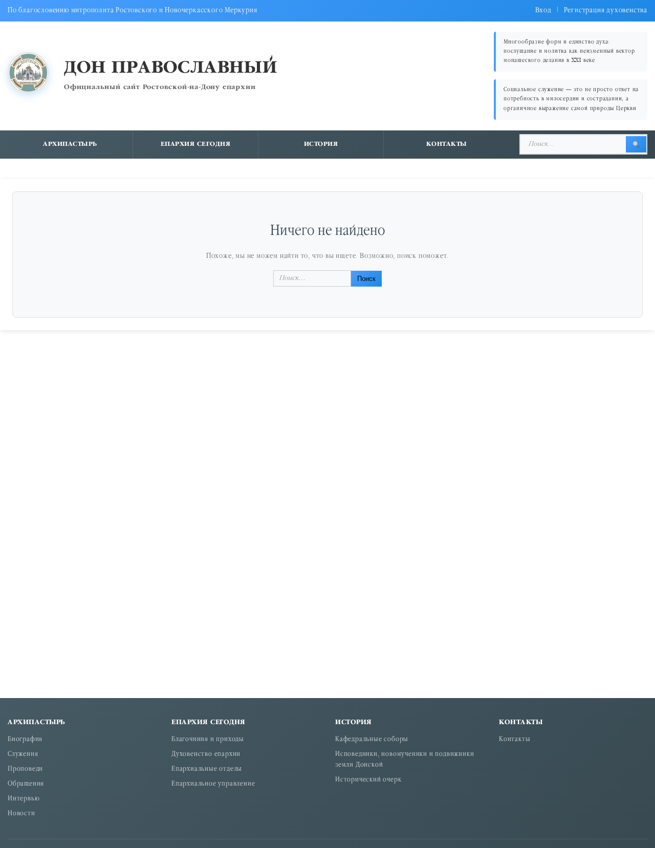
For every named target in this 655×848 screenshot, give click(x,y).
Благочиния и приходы (207, 739)
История (321, 144)
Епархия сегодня (196, 144)
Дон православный (170, 68)
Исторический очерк (368, 780)
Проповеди (25, 769)
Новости (21, 814)
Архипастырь (70, 144)
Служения (23, 754)
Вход (543, 10)
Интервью (23, 799)
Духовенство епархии (206, 754)
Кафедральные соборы (371, 739)
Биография (25, 739)
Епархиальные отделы (206, 769)
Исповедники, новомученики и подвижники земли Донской (404, 760)
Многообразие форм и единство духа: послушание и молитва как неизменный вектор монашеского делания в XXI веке (569, 51)
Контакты (446, 144)
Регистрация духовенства (605, 10)
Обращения (26, 784)
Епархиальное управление (213, 784)
